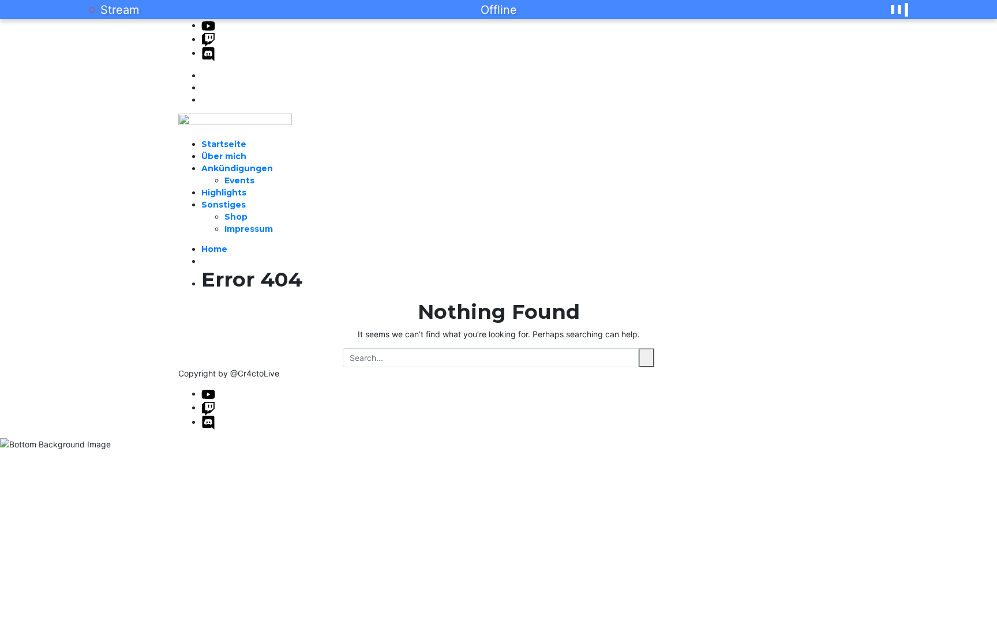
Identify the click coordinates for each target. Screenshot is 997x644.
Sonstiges (223, 204)
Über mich (223, 156)
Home (214, 249)
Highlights (223, 192)
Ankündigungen (237, 168)
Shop (236, 217)
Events (239, 180)
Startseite (223, 144)
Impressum (248, 229)
